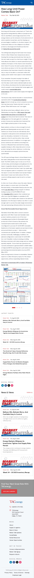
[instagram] (12, 385)
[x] (9, 385)
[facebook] (5, 385)
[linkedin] (2, 385)
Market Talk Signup (14, 552)
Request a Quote (14, 554)
